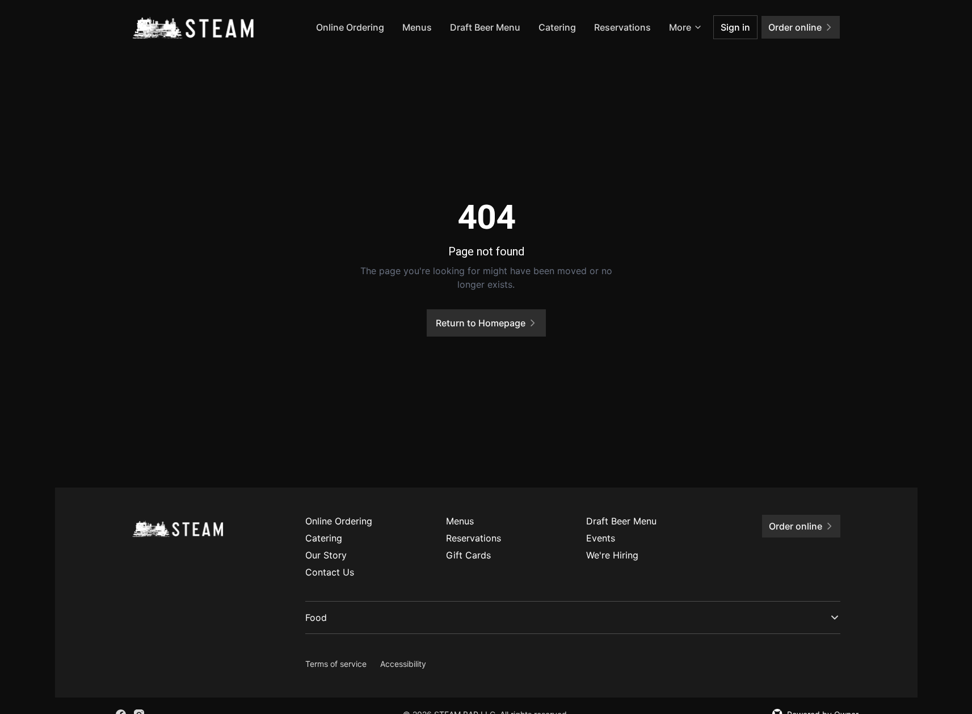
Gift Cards (468, 555)
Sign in (735, 27)
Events (600, 538)
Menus (417, 27)
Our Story (326, 555)
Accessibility (403, 664)
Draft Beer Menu (485, 27)
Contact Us (329, 572)
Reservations (622, 27)
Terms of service (336, 664)
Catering (557, 27)
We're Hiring (612, 555)
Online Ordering (350, 27)
